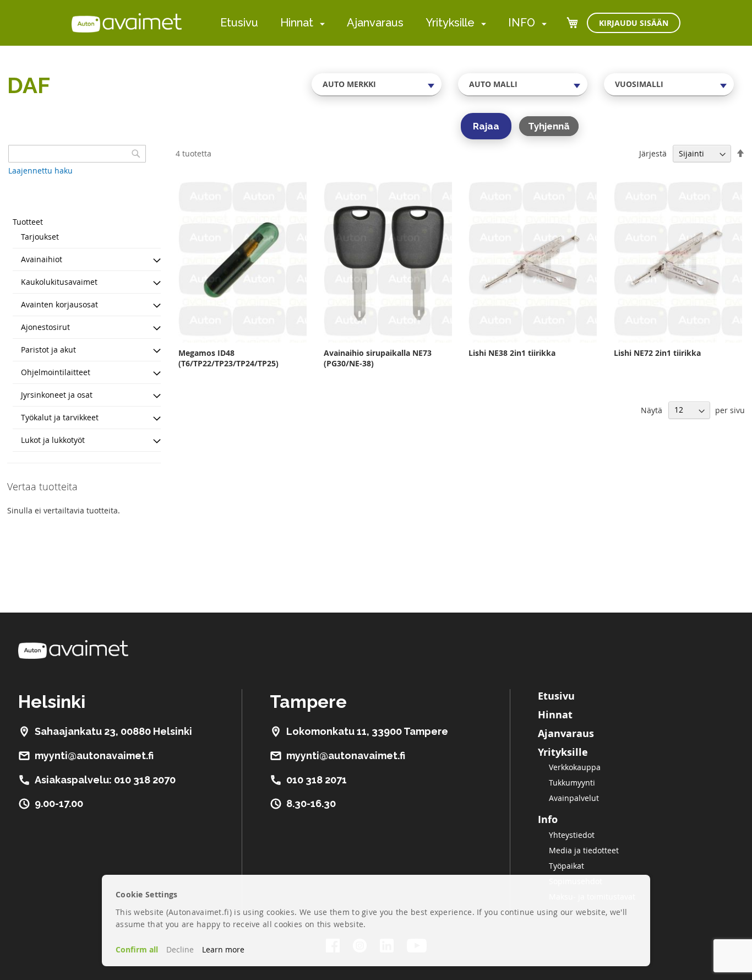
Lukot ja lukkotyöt (53, 440)
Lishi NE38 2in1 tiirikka (511, 353)
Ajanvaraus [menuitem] (375, 22)
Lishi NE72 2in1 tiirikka (657, 353)
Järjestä (653, 153)
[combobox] (377, 84)
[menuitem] (320, 23)
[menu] (383, 23)
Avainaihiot (41, 259)
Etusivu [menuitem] (239, 22)
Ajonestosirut (45, 327)
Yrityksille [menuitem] (450, 22)
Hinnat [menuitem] (296, 22)
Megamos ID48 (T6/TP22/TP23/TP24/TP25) (228, 358)
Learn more (223, 949)
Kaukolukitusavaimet (59, 282)
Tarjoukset (40, 236)
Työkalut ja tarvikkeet (60, 417)
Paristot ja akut (48, 349)
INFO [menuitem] (521, 22)
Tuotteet (28, 221)
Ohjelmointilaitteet (55, 372)
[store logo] (127, 22)
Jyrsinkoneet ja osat (56, 394)
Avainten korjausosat (59, 304)
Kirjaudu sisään (633, 23)
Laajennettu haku (40, 170)
